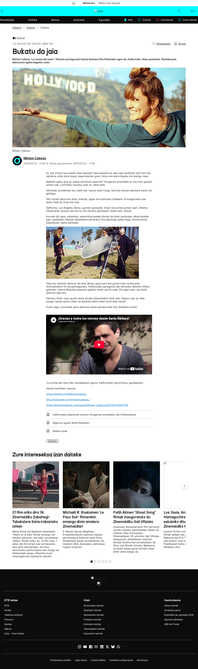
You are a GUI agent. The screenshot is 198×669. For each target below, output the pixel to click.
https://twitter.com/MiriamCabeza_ (66, 394)
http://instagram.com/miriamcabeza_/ (68, 399)
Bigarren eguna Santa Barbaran (71, 422)
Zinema (52, 441)
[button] (185, 486)
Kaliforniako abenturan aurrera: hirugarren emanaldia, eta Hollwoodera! (94, 414)
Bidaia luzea (60, 431)
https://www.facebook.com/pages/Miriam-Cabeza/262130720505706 (87, 405)
